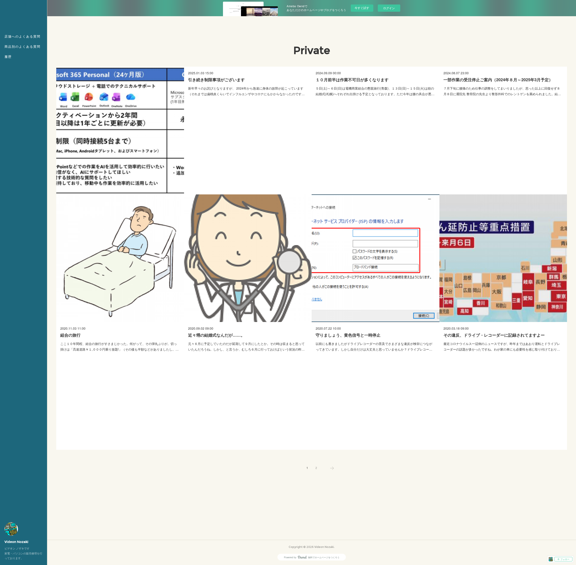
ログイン (389, 8)
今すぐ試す (362, 8)
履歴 (8, 57)
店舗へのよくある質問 (22, 36)
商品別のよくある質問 (22, 47)
